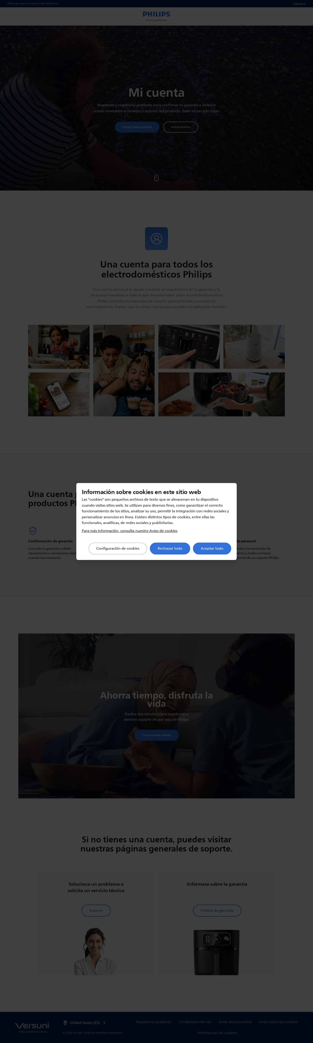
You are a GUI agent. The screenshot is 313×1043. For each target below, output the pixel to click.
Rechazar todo (170, 549)
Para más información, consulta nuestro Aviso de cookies (129, 530)
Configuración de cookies (117, 549)
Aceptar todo (212, 549)
